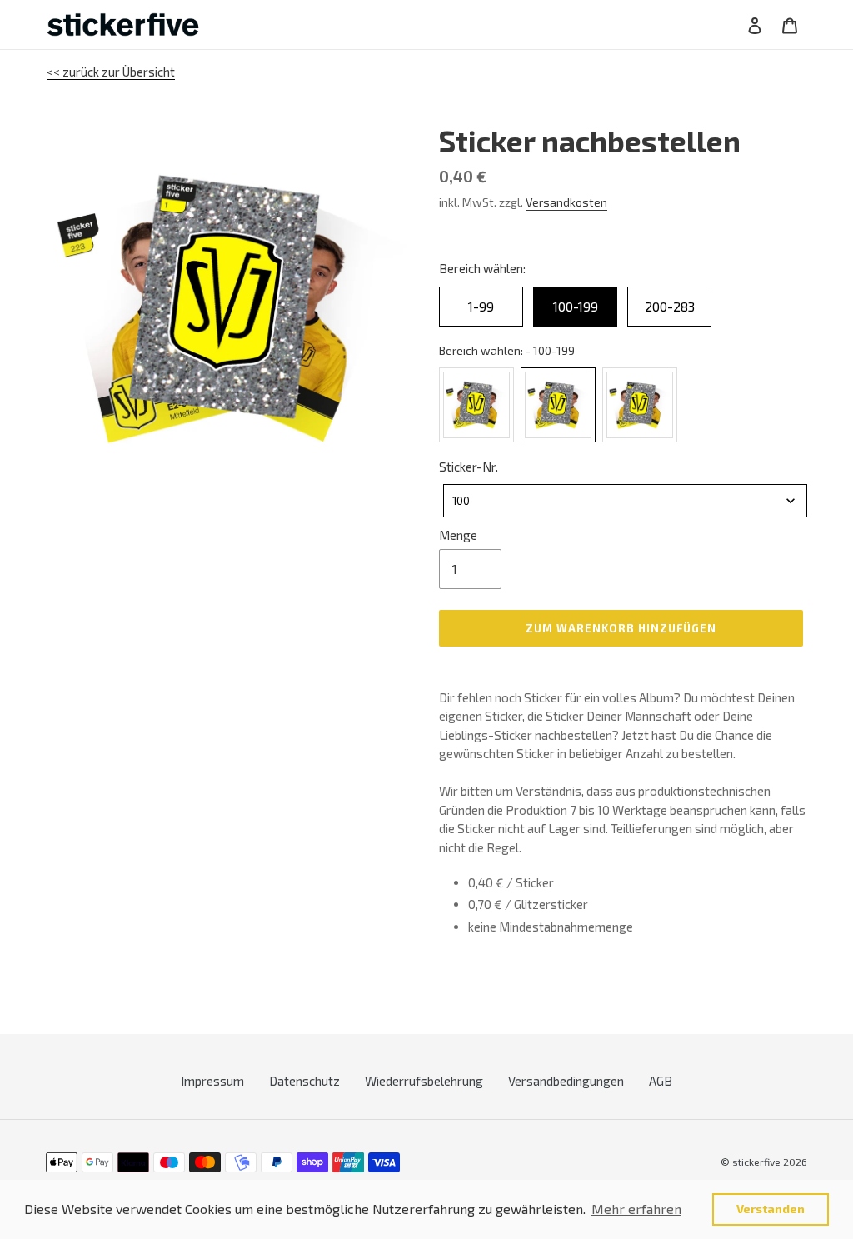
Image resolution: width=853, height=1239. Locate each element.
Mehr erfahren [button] (636, 1209)
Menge (458, 534)
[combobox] (625, 500)
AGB (660, 1080)
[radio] (481, 307)
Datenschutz (304, 1080)
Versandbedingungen (566, 1080)
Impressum (212, 1080)
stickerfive (756, 1161)
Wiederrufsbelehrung (424, 1080)
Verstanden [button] (770, 1209)
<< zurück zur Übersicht (111, 71)
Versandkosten (566, 202)
